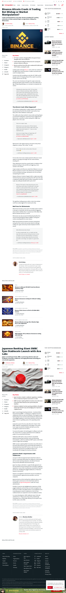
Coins (14, 556)
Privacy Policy (48, 574)
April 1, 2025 (33, 138)
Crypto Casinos (40, 5)
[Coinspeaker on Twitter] (56, 1)
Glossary (15, 567)
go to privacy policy (58, 587)
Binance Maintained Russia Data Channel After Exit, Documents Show (57, 43)
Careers (46, 560)
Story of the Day (6, 556)
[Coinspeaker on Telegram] (58, 1)
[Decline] (63, 581)
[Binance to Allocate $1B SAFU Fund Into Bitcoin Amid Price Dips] (7, 288)
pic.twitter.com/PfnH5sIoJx (22, 98)
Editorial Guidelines (47, 563)
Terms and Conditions (47, 567)
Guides (18, 5)
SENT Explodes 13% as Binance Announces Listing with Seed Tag (28, 334)
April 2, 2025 (34, 101)
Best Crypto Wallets (26, 571)
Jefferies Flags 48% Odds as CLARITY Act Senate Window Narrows (57, 62)
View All (61, 33)
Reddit (5, 69)
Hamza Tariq (31, 23)
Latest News (49, 37)
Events (14, 563)
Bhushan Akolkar (20, 290)
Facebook (6, 60)
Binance (26, 69)
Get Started (56, 590)
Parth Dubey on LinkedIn (24, 274)
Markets (4, 558)
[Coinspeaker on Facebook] (53, 1)
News (14, 5)
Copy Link (6, 74)
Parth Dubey (9, 23)
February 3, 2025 (34, 242)
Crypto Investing (25, 5)
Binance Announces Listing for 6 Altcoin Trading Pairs (28, 299)
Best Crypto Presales (26, 563)
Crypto (4, 560)
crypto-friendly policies (25, 482)
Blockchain (5, 563)
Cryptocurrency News (17, 257)
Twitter (5, 62)
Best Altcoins (27, 560)
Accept (50, 587)
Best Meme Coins (28, 568)
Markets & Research (49, 5)
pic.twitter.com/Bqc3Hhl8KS (22, 136)
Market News (18, 331)
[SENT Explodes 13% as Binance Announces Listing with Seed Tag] (7, 334)
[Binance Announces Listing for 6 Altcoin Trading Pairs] (7, 300)
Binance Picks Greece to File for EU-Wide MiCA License (27, 311)
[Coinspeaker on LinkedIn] (61, 1)
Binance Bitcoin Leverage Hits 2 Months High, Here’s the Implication (27, 322)
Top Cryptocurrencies (53, 8)
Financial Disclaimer (47, 571)
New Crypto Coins (28, 566)
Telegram (6, 67)
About (46, 556)
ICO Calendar (32, 5)
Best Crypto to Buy (27, 557)
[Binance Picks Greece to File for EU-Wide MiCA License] (7, 311)
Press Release (6, 565)
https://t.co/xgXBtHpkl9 (21, 194)
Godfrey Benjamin (20, 302)
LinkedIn (6, 71)
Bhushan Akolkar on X (24, 533)
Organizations (16, 558)
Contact (46, 558)
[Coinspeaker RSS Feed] (63, 1)
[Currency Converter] (62, 5)
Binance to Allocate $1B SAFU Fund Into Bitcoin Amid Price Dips (27, 287)
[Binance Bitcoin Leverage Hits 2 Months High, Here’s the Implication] (7, 323)
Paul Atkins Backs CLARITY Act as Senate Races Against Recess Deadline (57, 53)
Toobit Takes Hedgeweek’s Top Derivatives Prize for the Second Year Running (58, 71)
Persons (15, 560)
